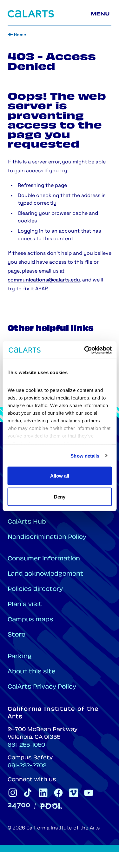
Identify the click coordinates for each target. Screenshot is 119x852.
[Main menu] (101, 14)
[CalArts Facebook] (58, 793)
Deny (59, 496)
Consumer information (44, 559)
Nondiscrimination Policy (47, 537)
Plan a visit (25, 604)
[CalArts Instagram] (13, 793)
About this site (32, 672)
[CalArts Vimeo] (74, 793)
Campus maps (30, 620)
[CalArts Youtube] (89, 793)
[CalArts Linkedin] (43, 793)
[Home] (31, 13)
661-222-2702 (27, 766)
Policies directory (35, 589)
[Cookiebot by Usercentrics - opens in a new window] (85, 350)
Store (16, 635)
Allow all (59, 476)
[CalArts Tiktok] (28, 793)
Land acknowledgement (45, 574)
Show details (84, 455)
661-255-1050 (26, 745)
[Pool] (51, 806)
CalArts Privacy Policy (42, 687)
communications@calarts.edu (44, 280)
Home (20, 35)
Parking (20, 656)
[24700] (19, 806)
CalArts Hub (27, 522)
